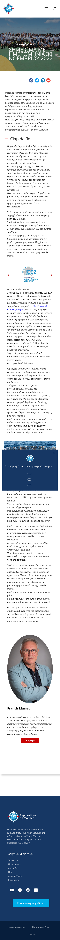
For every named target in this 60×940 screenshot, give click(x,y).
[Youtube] (12, 890)
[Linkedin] (36, 890)
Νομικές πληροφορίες (16, 927)
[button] (46, 9)
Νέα (10, 872)
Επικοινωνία (13, 880)
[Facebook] (28, 890)
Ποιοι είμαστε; (14, 864)
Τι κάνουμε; (13, 860)
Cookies (32, 934)
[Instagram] (20, 890)
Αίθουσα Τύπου (15, 876)
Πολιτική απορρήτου (40, 927)
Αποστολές (13, 868)
